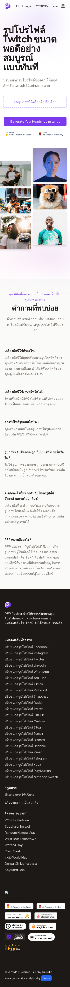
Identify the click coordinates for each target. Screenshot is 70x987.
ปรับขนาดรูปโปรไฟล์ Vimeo (24, 752)
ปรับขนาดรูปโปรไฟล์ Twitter (24, 659)
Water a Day (14, 845)
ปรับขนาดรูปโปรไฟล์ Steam (24, 727)
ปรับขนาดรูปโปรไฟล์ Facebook (26, 647)
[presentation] (35, 102)
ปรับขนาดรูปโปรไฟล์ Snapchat (26, 696)
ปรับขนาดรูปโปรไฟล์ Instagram (26, 653)
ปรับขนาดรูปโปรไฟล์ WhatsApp (27, 672)
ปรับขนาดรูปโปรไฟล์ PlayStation (28, 771)
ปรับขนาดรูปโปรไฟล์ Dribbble (25, 746)
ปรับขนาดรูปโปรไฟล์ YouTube (25, 678)
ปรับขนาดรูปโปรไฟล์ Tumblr (24, 733)
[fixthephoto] (12, 947)
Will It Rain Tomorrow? (20, 839)
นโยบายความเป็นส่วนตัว (21, 802)
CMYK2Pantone (46, 6)
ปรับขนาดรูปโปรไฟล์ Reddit (24, 702)
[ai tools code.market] (41, 937)
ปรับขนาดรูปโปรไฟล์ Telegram (26, 758)
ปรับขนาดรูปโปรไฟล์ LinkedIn (25, 665)
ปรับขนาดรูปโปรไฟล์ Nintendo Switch (31, 777)
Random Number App (20, 832)
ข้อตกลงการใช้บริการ (19, 795)
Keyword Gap (15, 870)
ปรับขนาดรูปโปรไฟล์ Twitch (24, 709)
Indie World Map (16, 857)
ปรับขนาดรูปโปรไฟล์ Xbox (23, 764)
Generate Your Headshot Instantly (35, 121)
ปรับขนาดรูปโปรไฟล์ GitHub (24, 715)
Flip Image (23, 6)
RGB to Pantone (17, 820)
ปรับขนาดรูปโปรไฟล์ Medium (25, 721)
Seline (46, 978)
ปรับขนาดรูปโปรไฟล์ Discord (25, 740)
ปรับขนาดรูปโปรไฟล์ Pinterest (26, 690)
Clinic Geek (13, 851)
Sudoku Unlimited (17, 826)
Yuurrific (47, 972)
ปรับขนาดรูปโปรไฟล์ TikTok (24, 684)
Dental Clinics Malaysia (21, 863)
